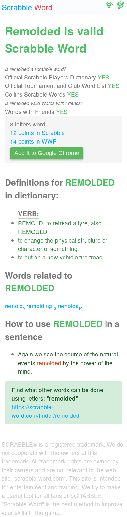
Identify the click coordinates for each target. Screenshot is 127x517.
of (46, 249)
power (88, 363)
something (64, 249)
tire (83, 257)
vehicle (69, 257)
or (104, 240)
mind (24, 371)
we (38, 354)
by (66, 363)
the (49, 240)
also (96, 223)
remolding (41, 306)
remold (15, 306)
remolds (70, 306)
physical (65, 240)
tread (96, 257)
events (26, 363)
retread (62, 223)
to (48, 223)
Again (25, 354)
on (37, 257)
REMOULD (32, 231)
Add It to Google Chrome (46, 153)
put (28, 257)
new (52, 257)
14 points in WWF (33, 141)
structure (89, 240)
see (48, 354)
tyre (83, 223)
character (30, 249)
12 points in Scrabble (37, 132)
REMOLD (30, 223)
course (73, 354)
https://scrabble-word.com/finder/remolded (45, 411)
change (34, 240)
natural (109, 354)
